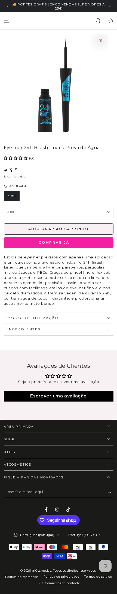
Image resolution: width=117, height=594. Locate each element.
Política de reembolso (22, 577)
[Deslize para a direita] (109, 6)
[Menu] (6, 21)
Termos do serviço (98, 576)
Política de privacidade (61, 576)
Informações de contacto (61, 583)
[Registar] (110, 492)
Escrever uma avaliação (58, 396)
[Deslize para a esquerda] (8, 6)
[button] (97, 21)
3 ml (12, 196)
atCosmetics (41, 570)
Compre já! (58, 242)
